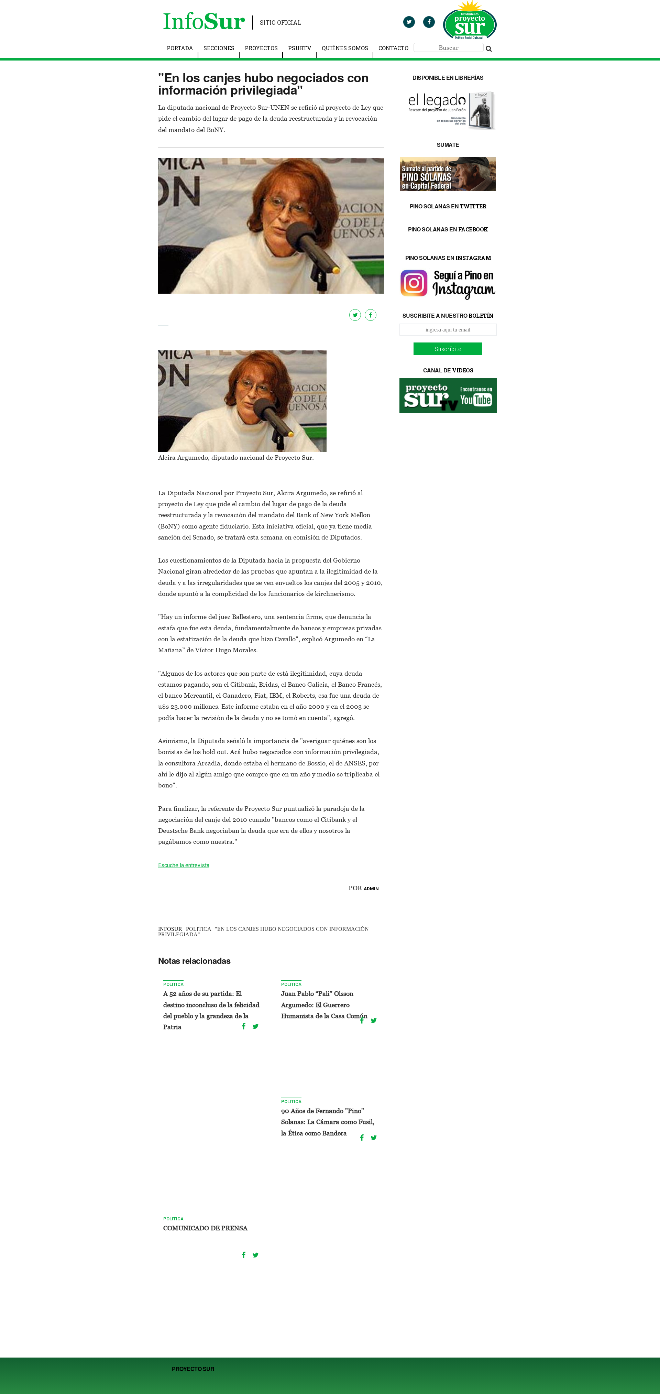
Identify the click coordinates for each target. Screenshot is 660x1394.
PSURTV (299, 48)
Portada (180, 48)
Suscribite (448, 348)
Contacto (393, 48)
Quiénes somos (345, 48)
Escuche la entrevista (183, 865)
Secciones (219, 48)
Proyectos (261, 48)
